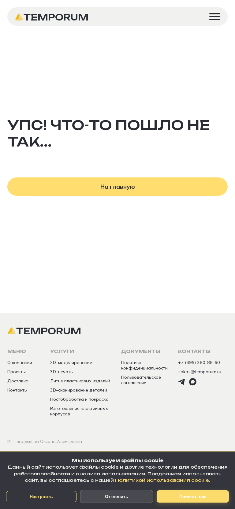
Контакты (17, 390)
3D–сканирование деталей (78, 390)
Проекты (16, 371)
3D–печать (61, 371)
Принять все (193, 496)
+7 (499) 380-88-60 (199, 362)
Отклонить (116, 496)
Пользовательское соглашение (141, 379)
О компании (19, 362)
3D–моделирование (71, 362)
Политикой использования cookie (162, 480)
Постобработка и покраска (79, 399)
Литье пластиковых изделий (80, 381)
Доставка (17, 381)
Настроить (41, 496)
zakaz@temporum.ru (199, 371)
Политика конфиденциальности (144, 365)
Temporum (56, 17)
